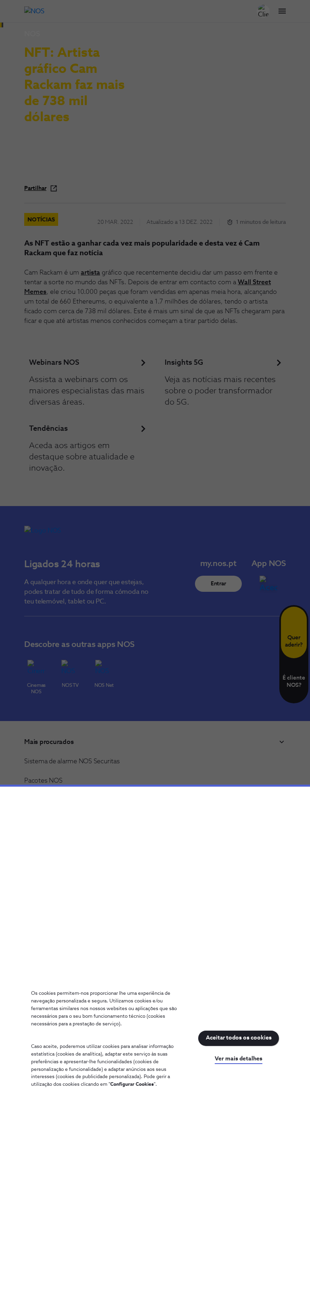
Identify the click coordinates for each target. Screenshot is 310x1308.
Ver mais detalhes (238, 1059)
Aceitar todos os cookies (239, 1038)
